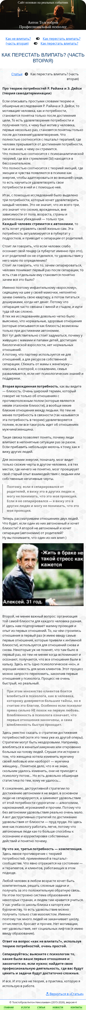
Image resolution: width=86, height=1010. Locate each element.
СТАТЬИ (41, 1007)
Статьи (16, 74)
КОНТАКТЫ (76, 1007)
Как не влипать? (18, 38)
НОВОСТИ (58, 1007)
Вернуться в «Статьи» (66, 994)
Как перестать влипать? (59, 43)
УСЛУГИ (25, 1007)
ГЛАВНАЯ (9, 1007)
